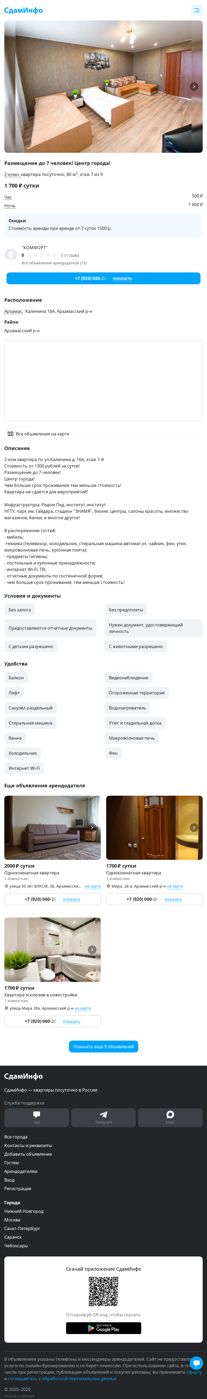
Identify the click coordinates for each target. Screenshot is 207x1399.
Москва (12, 1220)
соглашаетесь (23, 1378)
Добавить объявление (28, 1154)
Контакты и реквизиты (28, 1145)
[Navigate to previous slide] (10, 86)
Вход (9, 1180)
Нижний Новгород (23, 1211)
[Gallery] (103, 86)
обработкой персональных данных (79, 1378)
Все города (15, 1137)
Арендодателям (20, 1171)
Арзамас (13, 311)
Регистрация (17, 1189)
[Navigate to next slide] (196, 86)
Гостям (11, 1163)
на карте (93, 886)
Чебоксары (16, 1246)
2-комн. (12, 174)
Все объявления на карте (42, 434)
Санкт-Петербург (22, 1228)
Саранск (13, 1237)
